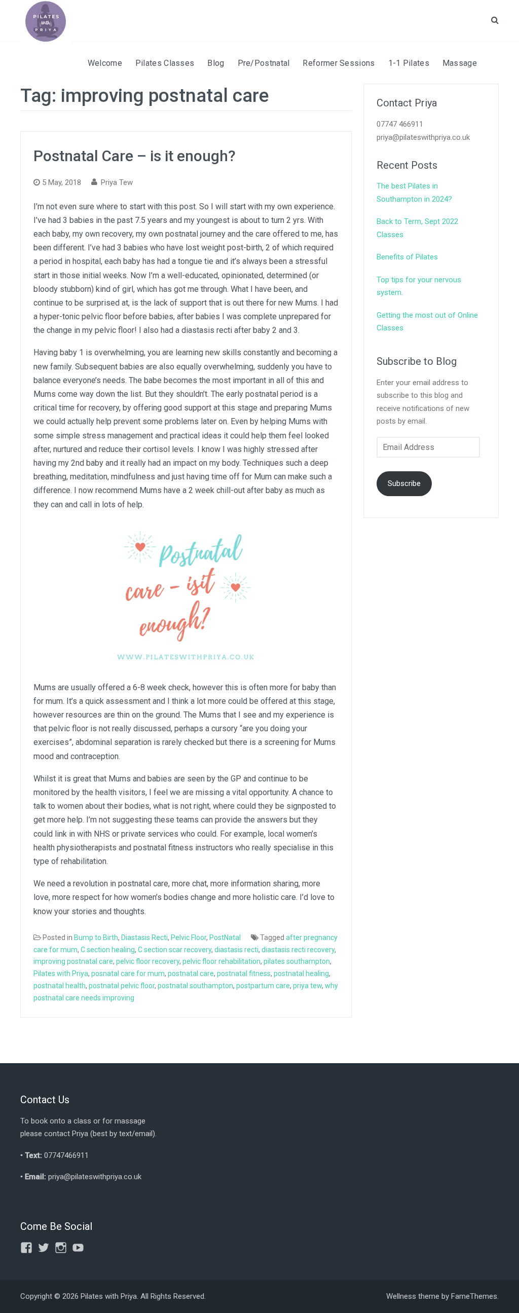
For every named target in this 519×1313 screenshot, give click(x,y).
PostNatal (225, 937)
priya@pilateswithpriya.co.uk (94, 1176)
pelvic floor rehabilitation (221, 961)
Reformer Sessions (339, 63)
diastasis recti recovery (298, 950)
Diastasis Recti (144, 937)
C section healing (108, 950)
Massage (459, 63)
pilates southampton (297, 961)
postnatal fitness (244, 973)
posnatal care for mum (128, 973)
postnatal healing (301, 973)
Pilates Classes (165, 63)
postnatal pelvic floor (122, 986)
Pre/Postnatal (264, 63)
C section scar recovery (174, 950)
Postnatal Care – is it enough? (134, 156)
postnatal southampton (195, 986)
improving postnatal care (73, 961)
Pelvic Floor (188, 937)
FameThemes (474, 1296)
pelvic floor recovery (147, 961)
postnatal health (59, 986)
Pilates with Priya (60, 973)
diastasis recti (236, 950)
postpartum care (263, 986)
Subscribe (404, 483)
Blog (215, 63)
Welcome (105, 63)
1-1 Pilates (408, 63)
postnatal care (191, 973)
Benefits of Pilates (407, 256)
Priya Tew (117, 182)
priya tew (307, 986)
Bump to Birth (96, 937)
